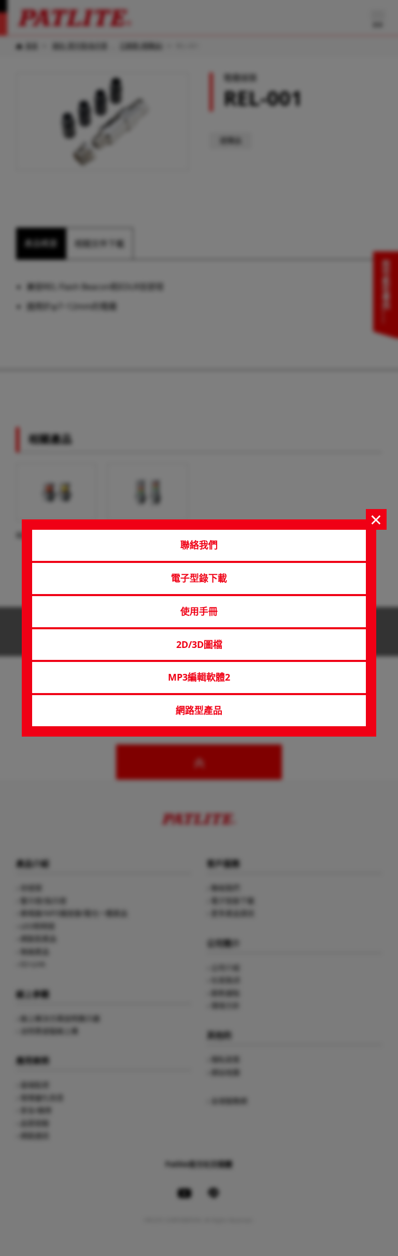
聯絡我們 (199, 545)
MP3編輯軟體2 (199, 677)
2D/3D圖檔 (199, 644)
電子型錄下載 (199, 578)
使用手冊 (199, 611)
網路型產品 (199, 710)
